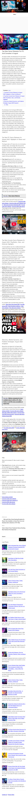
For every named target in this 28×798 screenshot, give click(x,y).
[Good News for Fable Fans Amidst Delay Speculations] (4, 560)
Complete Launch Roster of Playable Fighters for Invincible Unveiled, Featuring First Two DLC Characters (16, 742)
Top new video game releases (16, 411)
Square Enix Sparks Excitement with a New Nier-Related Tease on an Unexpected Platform (16, 705)
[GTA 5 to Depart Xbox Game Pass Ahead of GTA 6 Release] (4, 630)
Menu (14, 14)
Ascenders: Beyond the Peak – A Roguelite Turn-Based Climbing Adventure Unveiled (15, 692)
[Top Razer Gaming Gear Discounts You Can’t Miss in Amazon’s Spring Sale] (4, 731)
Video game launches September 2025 (12, 204)
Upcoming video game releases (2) (10, 500)
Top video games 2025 (9, 427)
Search (3, 536)
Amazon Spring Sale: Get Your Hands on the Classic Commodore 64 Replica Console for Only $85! (16, 768)
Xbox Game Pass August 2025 (13, 304)
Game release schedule (7, 497)
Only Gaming (10, 8)
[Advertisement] (14, 25)
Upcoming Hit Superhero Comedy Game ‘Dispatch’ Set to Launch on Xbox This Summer (17, 755)
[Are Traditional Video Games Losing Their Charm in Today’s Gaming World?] (4, 619)
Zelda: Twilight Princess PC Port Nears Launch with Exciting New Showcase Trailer (16, 641)
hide (9, 90)
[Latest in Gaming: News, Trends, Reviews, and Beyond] (4, 582)
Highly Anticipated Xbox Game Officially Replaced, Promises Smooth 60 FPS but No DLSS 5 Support (17, 547)
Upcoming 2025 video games (18, 206)
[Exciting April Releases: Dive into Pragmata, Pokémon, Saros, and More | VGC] (4, 654)
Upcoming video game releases (9, 498)
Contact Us (4, 794)
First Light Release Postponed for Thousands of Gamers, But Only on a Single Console (16, 606)
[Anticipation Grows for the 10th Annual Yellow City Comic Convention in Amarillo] (4, 593)
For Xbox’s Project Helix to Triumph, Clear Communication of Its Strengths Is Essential (17, 780)
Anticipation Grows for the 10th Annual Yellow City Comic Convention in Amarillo (16, 593)
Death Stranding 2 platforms (14, 306)
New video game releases (15, 307)
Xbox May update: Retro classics (9, 412)
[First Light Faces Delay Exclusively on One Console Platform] (4, 571)
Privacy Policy (11, 794)
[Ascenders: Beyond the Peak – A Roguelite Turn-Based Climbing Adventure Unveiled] (4, 693)
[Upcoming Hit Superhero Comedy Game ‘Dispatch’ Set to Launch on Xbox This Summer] (4, 755)
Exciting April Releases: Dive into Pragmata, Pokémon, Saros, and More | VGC (17, 654)
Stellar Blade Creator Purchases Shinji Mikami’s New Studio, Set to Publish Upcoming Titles (16, 718)
